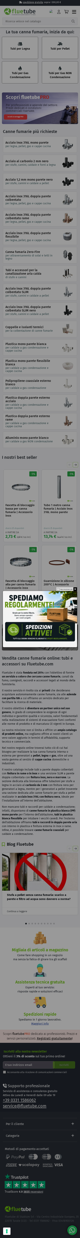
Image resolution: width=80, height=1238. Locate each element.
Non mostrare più (66, 589)
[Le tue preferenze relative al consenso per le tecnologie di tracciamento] (6, 1231)
